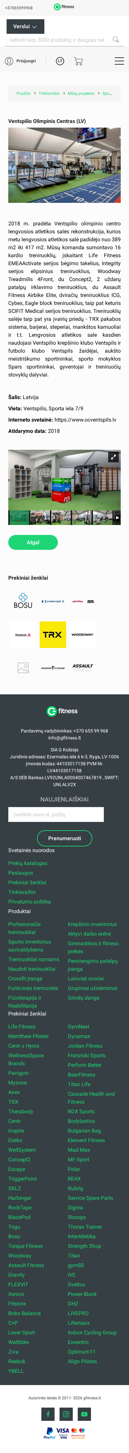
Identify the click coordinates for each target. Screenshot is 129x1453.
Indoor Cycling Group (92, 1332)
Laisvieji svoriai (86, 978)
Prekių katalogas (27, 863)
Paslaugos (20, 873)
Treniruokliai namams (33, 959)
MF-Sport (78, 1159)
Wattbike (18, 1342)
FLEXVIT (18, 1284)
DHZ (73, 1304)
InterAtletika (82, 1236)
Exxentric (78, 1342)
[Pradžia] (64, 720)
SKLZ (14, 1188)
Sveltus (76, 1284)
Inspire (16, 1131)
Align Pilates (82, 1361)
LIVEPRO (78, 1313)
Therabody (20, 1111)
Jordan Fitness (85, 1046)
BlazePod (19, 1217)
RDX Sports (81, 1111)
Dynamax (79, 1036)
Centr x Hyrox (23, 1046)
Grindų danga (84, 998)
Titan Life (79, 1084)
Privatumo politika (29, 902)
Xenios (16, 1294)
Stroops (77, 1217)
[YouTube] (84, 1414)
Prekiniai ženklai (27, 882)
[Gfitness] (64, 10)
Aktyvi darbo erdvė (89, 934)
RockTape (19, 1207)
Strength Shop (84, 1246)
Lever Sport (21, 1332)
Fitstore (17, 1304)
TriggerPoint (22, 1179)
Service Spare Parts (90, 1198)
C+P (13, 1323)
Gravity (16, 1275)
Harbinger (19, 1198)
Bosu (14, 1236)
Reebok (16, 1361)
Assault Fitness (26, 1265)
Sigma (75, 1207)
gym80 (76, 1265)
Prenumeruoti (64, 838)
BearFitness (81, 1075)
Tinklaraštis (22, 892)
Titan (74, 1255)
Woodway (19, 1255)
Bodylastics (81, 1121)
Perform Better (85, 1065)
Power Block (82, 1294)
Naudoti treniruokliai (32, 969)
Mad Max (79, 1150)
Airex (14, 1092)
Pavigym (18, 1073)
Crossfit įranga (25, 978)
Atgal (33, 542)
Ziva (13, 1352)
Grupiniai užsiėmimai (92, 988)
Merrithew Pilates (28, 1036)
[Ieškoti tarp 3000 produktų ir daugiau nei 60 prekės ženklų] (116, 39)
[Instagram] (66, 1414)
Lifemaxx (79, 1323)
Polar (74, 1169)
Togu (14, 1227)
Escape (16, 1169)
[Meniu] (119, 61)
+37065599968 (19, 8)
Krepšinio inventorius (92, 924)
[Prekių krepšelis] (78, 61)
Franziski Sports (87, 1055)
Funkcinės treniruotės (33, 988)
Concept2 (19, 1159)
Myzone (17, 1082)
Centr (14, 1121)
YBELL (16, 1371)
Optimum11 (82, 1352)
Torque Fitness (25, 1246)
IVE (71, 1275)
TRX (13, 1102)
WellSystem (22, 1150)
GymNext (78, 1026)
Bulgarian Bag (84, 1131)
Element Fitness (86, 1140)
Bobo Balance (24, 1313)
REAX (74, 1179)
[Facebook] (48, 1414)
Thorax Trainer (85, 1227)
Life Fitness (21, 1026)
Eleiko (15, 1140)
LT (60, 61)
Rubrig (75, 1188)
